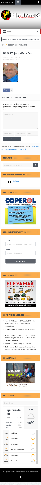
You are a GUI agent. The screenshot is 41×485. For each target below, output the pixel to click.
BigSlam (16, 181)
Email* (7, 241)
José (6, 344)
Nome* (8, 249)
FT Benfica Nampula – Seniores (21, 344)
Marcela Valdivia (10, 321)
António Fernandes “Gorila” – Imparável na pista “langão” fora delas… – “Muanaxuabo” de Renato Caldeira (20, 337)
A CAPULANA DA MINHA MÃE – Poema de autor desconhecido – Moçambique (20, 323)
